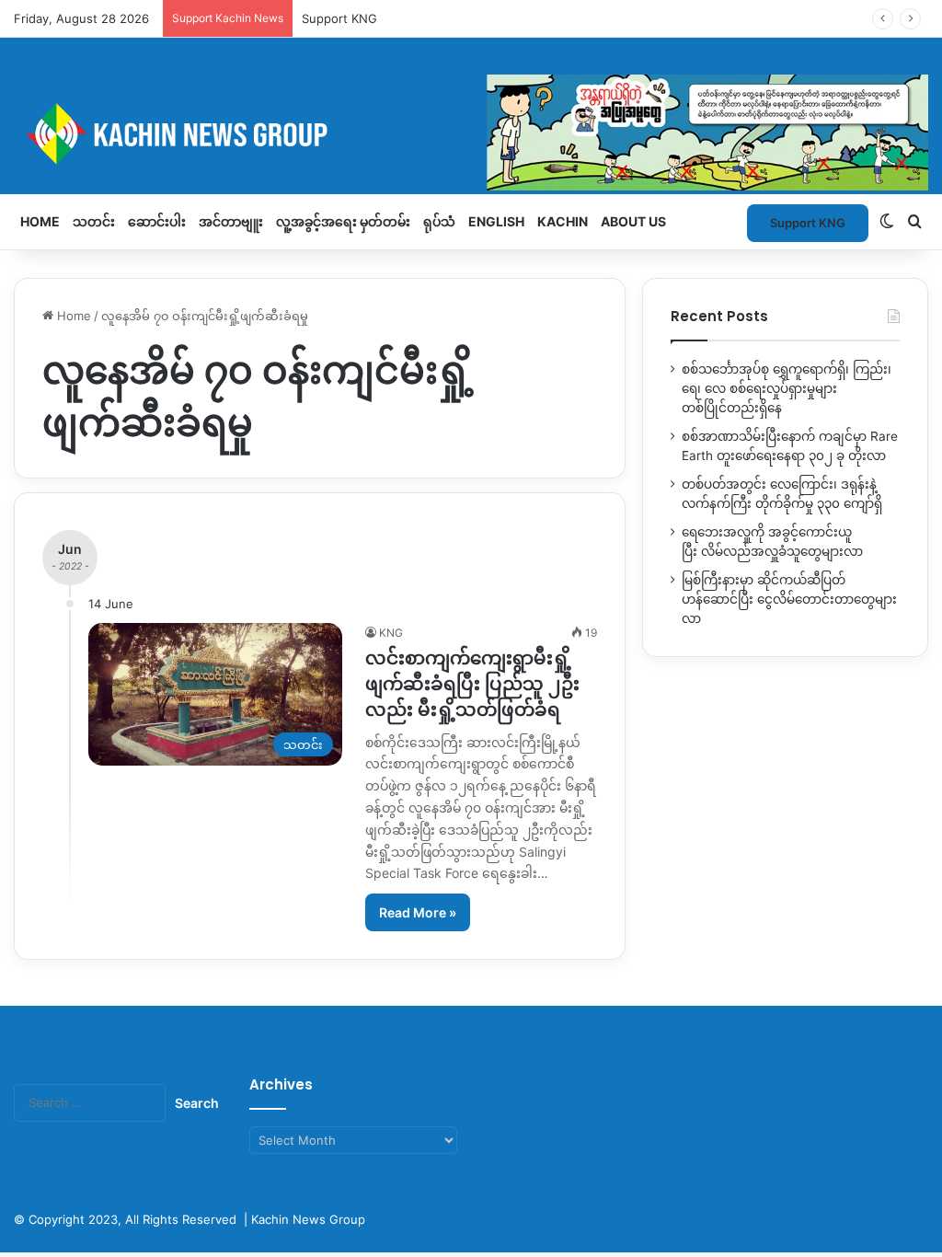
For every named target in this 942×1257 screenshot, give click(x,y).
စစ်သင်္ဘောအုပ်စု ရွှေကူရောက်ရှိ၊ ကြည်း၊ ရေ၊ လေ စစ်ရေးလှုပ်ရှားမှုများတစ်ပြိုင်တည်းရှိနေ (786, 388)
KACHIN (562, 221)
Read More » (417, 912)
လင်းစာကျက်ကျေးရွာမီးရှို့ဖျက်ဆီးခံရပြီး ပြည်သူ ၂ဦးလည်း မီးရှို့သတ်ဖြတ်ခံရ (472, 683)
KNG (391, 633)
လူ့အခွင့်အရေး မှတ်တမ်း (343, 221)
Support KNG (339, 18)
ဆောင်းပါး (157, 221)
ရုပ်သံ (439, 221)
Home (40, 221)
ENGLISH (496, 221)
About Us (633, 221)
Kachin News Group (308, 1219)
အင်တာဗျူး (231, 221)
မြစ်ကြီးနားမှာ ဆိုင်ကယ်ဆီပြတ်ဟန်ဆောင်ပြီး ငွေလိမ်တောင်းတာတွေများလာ (789, 599)
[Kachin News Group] (471, 133)
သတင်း (94, 221)
